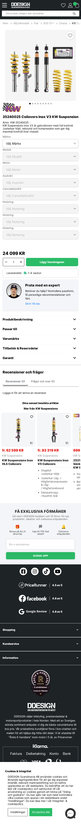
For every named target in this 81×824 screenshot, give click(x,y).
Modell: (7, 149)
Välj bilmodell (21, 23)
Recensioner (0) (15, 381)
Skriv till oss (32, 303)
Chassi (63, 23)
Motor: (7, 162)
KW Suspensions (47, 408)
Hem (6, 23)
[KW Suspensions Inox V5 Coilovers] (54, 430)
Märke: (7, 136)
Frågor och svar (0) (43, 381)
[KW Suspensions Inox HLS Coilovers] (18, 430)
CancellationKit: (12, 188)
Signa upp (40, 555)
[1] (40, 65)
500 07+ (48, 23)
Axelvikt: (8, 175)
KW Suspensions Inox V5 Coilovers (53, 462)
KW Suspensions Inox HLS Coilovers (17, 462)
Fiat (36, 23)
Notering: (8, 201)
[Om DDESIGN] (41, 683)
